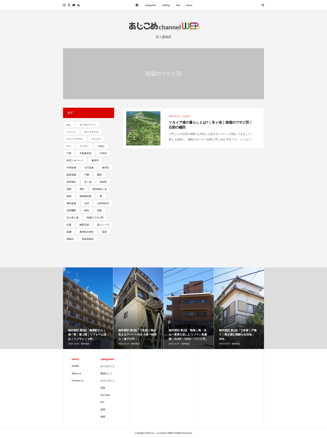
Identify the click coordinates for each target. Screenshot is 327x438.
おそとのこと (107, 380)
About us (76, 373)
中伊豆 (103, 153)
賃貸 (104, 231)
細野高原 (84, 224)
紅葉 (69, 224)
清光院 (103, 181)
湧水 (82, 189)
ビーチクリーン (88, 124)
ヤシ (69, 146)
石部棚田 (71, 210)
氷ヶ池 (87, 181)
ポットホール (91, 131)
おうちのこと (107, 366)
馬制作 (70, 239)
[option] (88, 308)
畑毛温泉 (71, 203)
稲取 (99, 210)
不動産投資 (85, 153)
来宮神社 (71, 181)
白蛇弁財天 (103, 203)
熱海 (69, 196)
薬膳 (69, 231)
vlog (178, 5)
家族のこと (106, 373)
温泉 (69, 189)
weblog (166, 5)
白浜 (86, 203)
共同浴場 (71, 167)
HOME (75, 366)
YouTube (105, 395)
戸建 (86, 174)
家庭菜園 (71, 174)
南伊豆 (105, 167)
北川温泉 (89, 167)
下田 (69, 153)
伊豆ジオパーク (75, 160)
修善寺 (95, 160)
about (189, 5)
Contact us (77, 380)
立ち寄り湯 (73, 217)
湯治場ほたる (99, 189)
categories (150, 5)
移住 (86, 210)
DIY (102, 402)
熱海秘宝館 (85, 196)
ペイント (71, 131)
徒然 (102, 416)
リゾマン (84, 146)
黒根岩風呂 (88, 239)
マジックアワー (75, 139)
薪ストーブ (103, 224)
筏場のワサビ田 (95, 217)
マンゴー (96, 139)
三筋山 (100, 146)
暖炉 (99, 174)
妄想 (102, 409)
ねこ (69, 124)
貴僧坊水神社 (87, 231)
